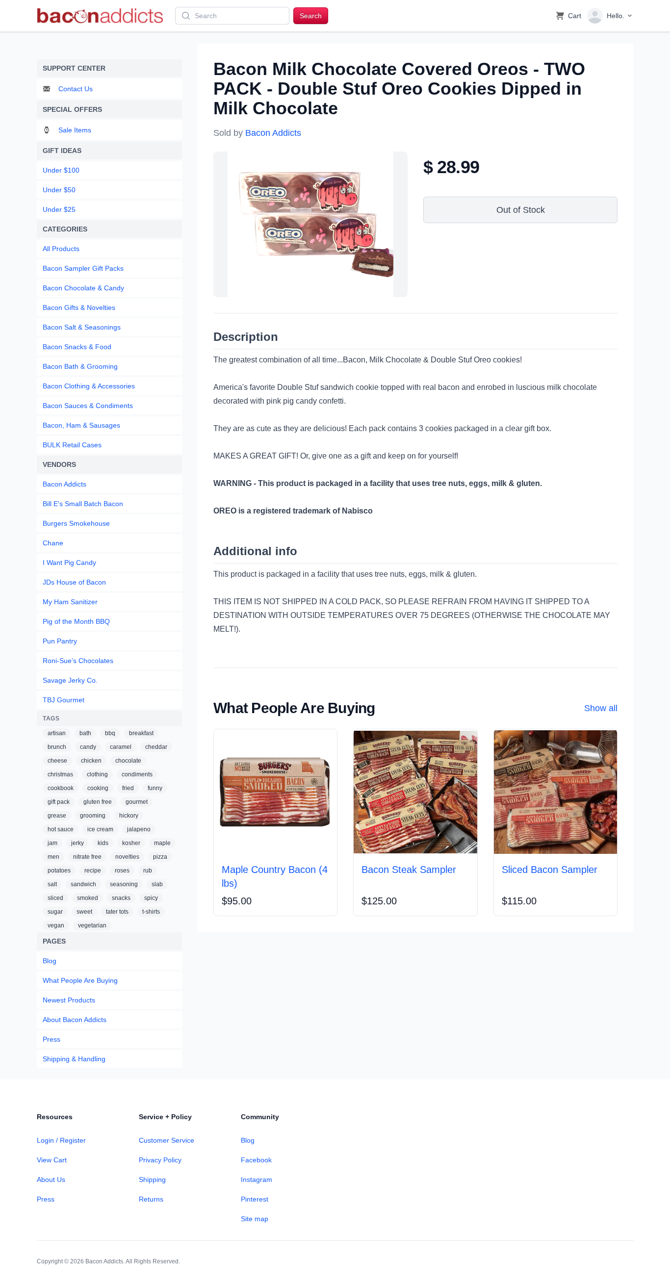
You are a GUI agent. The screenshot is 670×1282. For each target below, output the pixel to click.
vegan (56, 925)
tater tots (117, 911)
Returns (151, 1199)
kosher (131, 843)
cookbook (61, 788)
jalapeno (139, 829)
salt (52, 884)
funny (155, 788)
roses (122, 870)
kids (103, 843)
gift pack (59, 801)
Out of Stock (520, 210)
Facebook (256, 1160)
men (53, 856)
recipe (92, 870)
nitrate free (87, 856)
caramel (120, 747)
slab (157, 884)
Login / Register (61, 1140)
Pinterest (254, 1199)
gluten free (97, 801)
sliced (55, 898)
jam (52, 843)
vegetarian (92, 925)
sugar (55, 911)
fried (128, 788)
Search (311, 16)
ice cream (100, 829)
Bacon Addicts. (105, 1261)
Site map (254, 1219)
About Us (51, 1179)
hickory (128, 815)
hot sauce (61, 829)
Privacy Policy (160, 1160)
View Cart (52, 1160)
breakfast (141, 733)
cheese (57, 760)
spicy (151, 898)
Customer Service (166, 1140)
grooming (92, 815)
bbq (110, 733)
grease (57, 815)
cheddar (156, 747)
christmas (60, 774)
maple (162, 843)
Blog (248, 1140)
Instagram (256, 1179)
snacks (121, 898)
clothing (97, 774)
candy (88, 747)
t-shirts (151, 911)
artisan (57, 733)
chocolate (128, 760)
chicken (91, 760)
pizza (160, 856)
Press (45, 1199)
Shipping (152, 1179)
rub (147, 870)
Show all (601, 708)
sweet (84, 911)
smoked (87, 898)
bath (85, 733)
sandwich (83, 884)
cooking (97, 788)
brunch (57, 747)
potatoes (59, 870)
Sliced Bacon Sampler (549, 869)
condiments (137, 774)
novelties (127, 856)
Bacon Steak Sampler (408, 869)
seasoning (124, 884)
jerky (77, 843)
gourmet (137, 801)
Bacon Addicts (273, 133)
